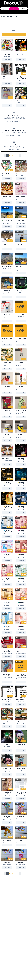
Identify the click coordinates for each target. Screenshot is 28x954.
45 (23, 155)
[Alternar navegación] (26, 1)
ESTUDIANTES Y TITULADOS (5, 8)
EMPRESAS (23, 8)
